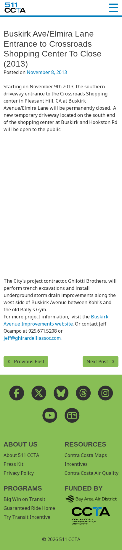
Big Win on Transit (24, 499)
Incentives (76, 464)
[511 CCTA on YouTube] (50, 415)
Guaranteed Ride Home (29, 508)
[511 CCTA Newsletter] (72, 415)
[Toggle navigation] (113, 7)
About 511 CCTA (21, 455)
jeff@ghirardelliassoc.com (32, 338)
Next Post (97, 361)
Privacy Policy (19, 473)
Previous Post (28, 361)
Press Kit (13, 464)
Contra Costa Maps (86, 455)
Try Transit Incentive (27, 517)
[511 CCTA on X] (39, 393)
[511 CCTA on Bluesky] (61, 393)
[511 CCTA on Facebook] (17, 393)
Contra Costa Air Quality (91, 473)
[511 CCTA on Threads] (83, 393)
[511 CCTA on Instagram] (105, 393)
